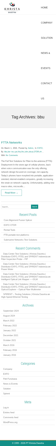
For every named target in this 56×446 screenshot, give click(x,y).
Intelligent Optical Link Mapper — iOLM (19, 279)
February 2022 (10, 325)
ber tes (11, 152)
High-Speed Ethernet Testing (14, 297)
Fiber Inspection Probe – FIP (14, 259)
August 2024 (9, 315)
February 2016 (10, 350)
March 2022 (8, 320)
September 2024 (11, 311)
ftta (19, 152)
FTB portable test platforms (16, 235)
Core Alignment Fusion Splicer (18, 220)
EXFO (40, 148)
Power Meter (7, 269)
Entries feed (8, 412)
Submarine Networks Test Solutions (20, 240)
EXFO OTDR (10, 225)
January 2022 (9, 330)
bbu (5, 152)
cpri (16, 152)
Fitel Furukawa (10, 379)
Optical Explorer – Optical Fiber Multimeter (21, 289)
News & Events (10, 383)
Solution (7, 388)
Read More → (11, 192)
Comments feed (10, 417)
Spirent (6, 393)
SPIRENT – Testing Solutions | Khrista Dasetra (25, 294)
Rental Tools (9, 230)
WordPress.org (10, 422)
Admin (30, 148)
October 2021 (9, 340)
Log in (6, 407)
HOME (44, 7)
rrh (40, 152)
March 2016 (8, 345)
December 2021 (10, 335)
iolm (26, 152)
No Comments (12, 155)
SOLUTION (47, 38)
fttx (22, 152)
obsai (31, 152)
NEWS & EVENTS (45, 60)
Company (7, 369)
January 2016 (9, 355)
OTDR (36, 152)
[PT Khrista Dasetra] (12, 12)
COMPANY (47, 23)
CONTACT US (46, 91)
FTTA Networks (11, 142)
